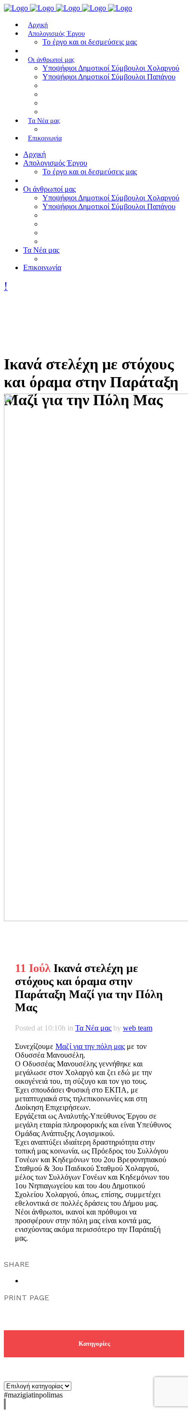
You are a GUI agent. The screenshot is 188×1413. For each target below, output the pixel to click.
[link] (90, 1046)
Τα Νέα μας (93, 1028)
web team (137, 1028)
